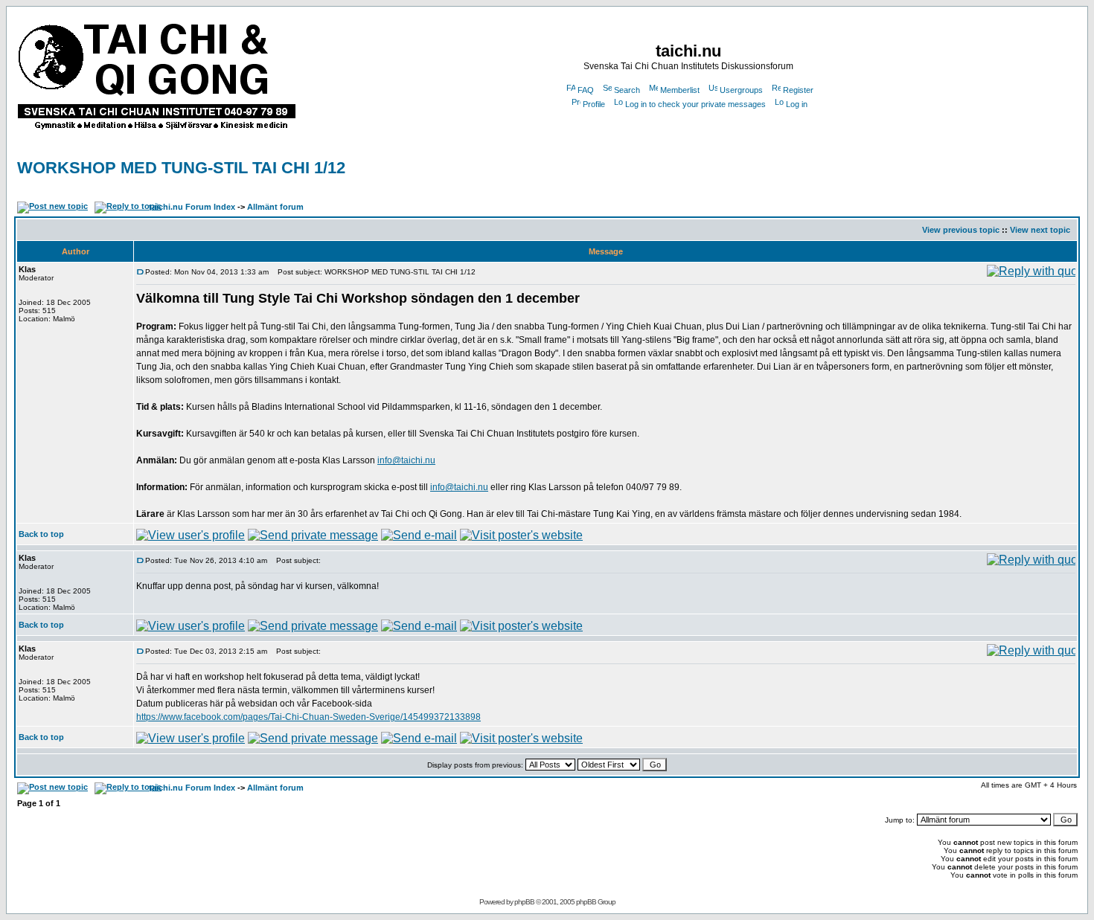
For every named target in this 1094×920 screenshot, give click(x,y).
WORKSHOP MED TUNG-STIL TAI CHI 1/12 (181, 167)
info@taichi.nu (406, 460)
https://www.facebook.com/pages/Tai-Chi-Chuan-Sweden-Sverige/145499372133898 (308, 717)
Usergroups (741, 90)
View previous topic (960, 229)
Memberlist (680, 90)
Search (627, 90)
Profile (594, 104)
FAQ (586, 90)
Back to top (41, 534)
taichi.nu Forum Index (192, 206)
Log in (796, 104)
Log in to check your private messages (695, 104)
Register (798, 90)
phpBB (524, 902)
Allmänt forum (275, 206)
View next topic (1040, 229)
